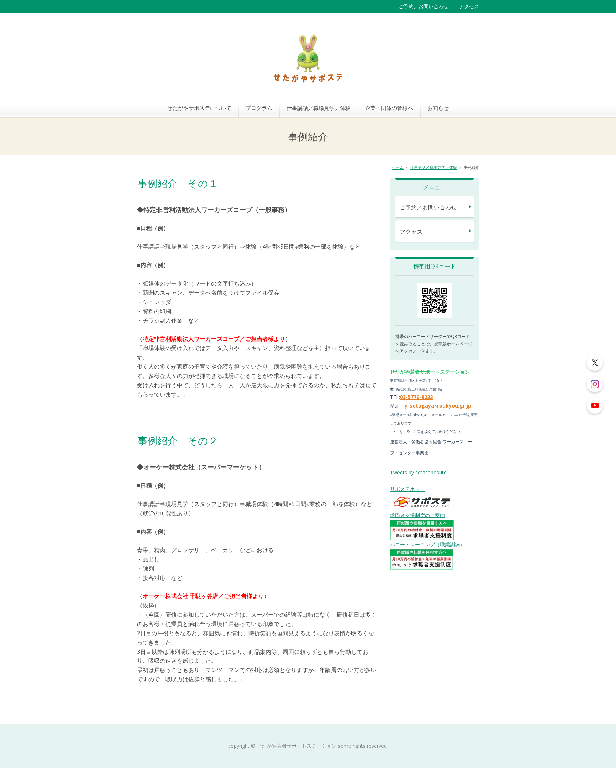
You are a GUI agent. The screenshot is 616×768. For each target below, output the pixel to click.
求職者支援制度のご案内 (417, 515)
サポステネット (407, 489)
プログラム (259, 107)
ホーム (398, 167)
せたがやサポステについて (199, 107)
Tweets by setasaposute (418, 472)
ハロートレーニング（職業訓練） (427, 544)
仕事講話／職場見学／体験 (319, 107)
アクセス (469, 6)
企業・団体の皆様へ (389, 107)
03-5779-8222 (416, 397)
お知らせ (438, 107)
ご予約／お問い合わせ (423, 6)
